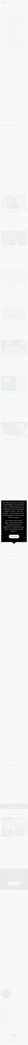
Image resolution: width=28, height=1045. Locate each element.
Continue (14, 536)
